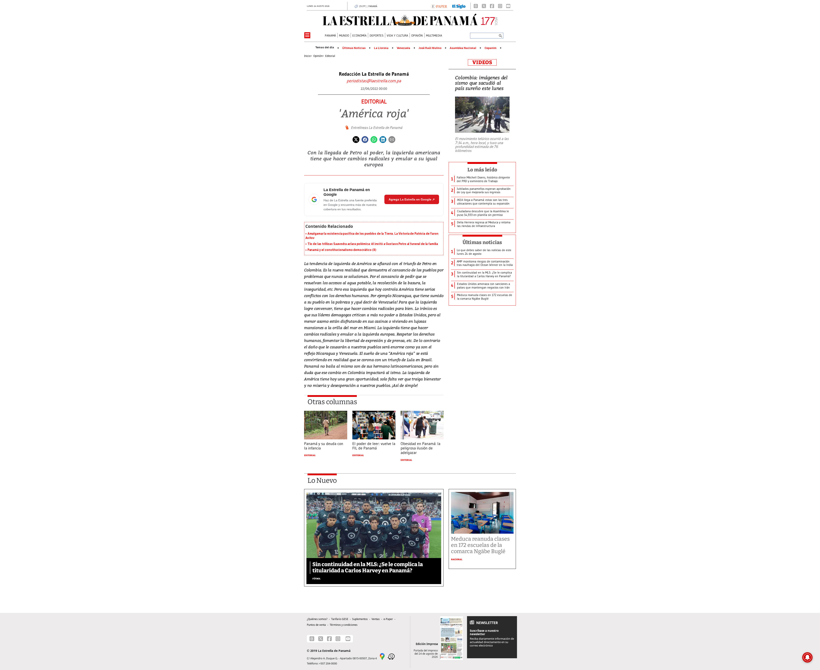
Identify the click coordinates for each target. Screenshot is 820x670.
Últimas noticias (482, 242)
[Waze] (391, 656)
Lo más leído (482, 170)
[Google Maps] (382, 656)
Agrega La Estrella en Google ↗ (412, 199)
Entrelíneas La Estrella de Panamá (376, 127)
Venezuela (403, 48)
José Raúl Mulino (430, 48)
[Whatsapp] (373, 139)
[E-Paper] (439, 6)
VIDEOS (482, 62)
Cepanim (490, 48)
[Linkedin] (382, 139)
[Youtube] (508, 6)
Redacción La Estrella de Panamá (374, 74)
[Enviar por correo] (391, 139)
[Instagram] (500, 6)
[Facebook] (492, 6)
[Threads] (476, 6)
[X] (484, 6)
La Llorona (381, 48)
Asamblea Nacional (463, 48)
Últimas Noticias (354, 48)
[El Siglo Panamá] (459, 6)
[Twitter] (356, 139)
